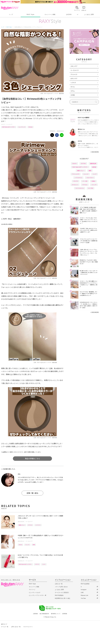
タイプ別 (90, 188)
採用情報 (64, 613)
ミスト (43, 564)
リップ (94, 174)
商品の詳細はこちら (32, 458)
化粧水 (93, 181)
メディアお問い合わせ (61, 586)
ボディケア (74, 78)
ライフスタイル (79, 188)
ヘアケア (73, 83)
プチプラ (37, 564)
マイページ (32, 589)
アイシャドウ (75, 174)
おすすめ (83, 163)
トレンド (27, 544)
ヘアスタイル (78, 177)
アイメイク (74, 74)
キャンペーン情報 (50, 14)
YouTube (83, 598)
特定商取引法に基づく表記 (62, 598)
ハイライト (38, 525)
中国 (34, 544)
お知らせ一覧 (58, 584)
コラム (73, 91)
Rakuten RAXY (9, 8)
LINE (82, 592)
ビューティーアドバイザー (36, 595)
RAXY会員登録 (85, 584)
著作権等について (55, 613)
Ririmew (30, 127)
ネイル (73, 87)
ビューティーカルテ (34, 592)
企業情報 (35, 613)
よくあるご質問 (89, 14)
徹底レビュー (22, 525)
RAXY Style (30, 14)
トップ (11, 14)
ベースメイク (9, 124)
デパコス (30, 525)
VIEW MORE (94, 152)
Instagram (83, 589)
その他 (73, 95)
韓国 (90, 170)
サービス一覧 (4, 626)
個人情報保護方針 (44, 613)
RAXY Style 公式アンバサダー (8, 127)
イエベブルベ (89, 177)
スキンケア (74, 66)
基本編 (94, 167)
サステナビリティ (28, 626)
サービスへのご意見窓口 (62, 592)
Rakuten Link (84, 595)
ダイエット (75, 184)
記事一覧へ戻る (32, 493)
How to (20, 544)
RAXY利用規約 (59, 595)
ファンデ (94, 184)
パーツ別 (84, 181)
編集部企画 (93, 163)
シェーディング (21, 127)
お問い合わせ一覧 (16, 626)
